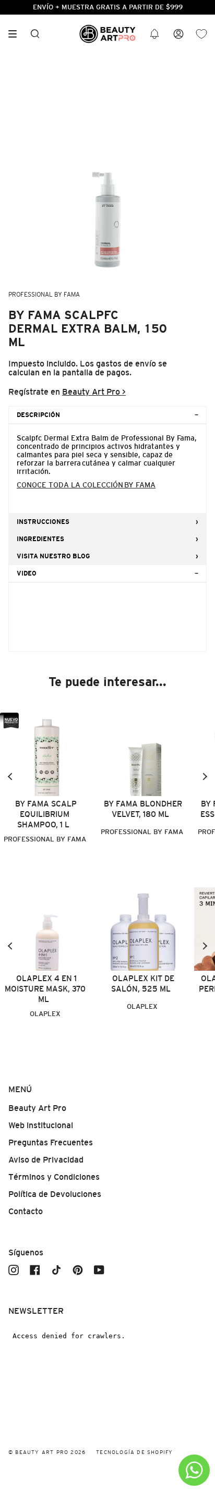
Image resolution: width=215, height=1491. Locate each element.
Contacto (25, 1211)
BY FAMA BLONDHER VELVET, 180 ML (143, 808)
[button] (154, 34)
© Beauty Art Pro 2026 (47, 1452)
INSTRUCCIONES (43, 521)
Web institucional (40, 1125)
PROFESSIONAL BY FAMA (44, 294)
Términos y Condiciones (54, 1176)
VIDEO (27, 573)
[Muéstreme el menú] (16, 34)
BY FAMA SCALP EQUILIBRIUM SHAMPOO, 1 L (46, 814)
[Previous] (10, 776)
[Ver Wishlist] (201, 34)
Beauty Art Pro (37, 1108)
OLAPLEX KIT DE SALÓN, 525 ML (142, 983)
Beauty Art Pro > (94, 391)
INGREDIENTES (40, 539)
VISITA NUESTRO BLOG (53, 556)
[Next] (204, 776)
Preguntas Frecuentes (50, 1142)
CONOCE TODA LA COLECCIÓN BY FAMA (86, 485)
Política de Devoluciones (54, 1194)
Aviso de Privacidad (45, 1159)
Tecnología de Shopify (134, 1452)
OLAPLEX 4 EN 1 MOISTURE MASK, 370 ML (45, 989)
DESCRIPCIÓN (38, 415)
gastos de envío (126, 363)
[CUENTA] (178, 34)
